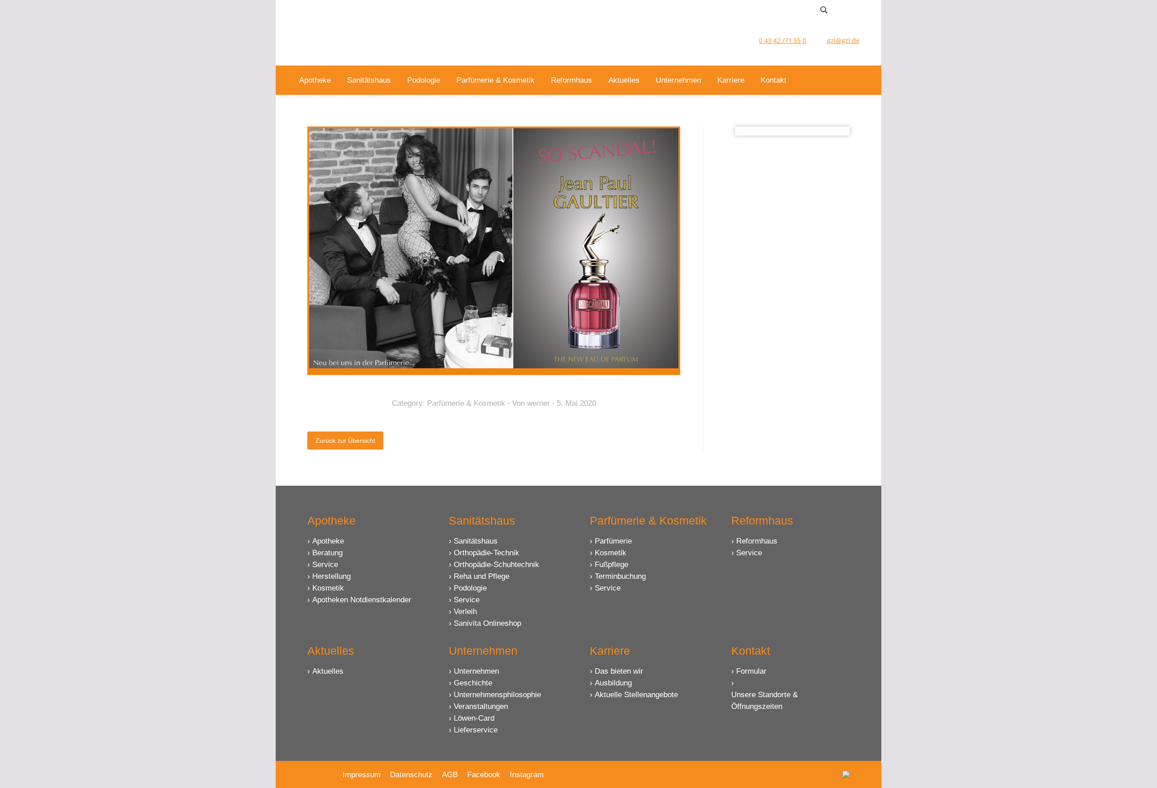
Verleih (465, 611)
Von (531, 403)
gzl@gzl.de (843, 41)
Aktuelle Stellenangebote (636, 694)
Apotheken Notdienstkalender (361, 600)
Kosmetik (328, 588)
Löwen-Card (474, 718)
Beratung (327, 553)
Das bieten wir (619, 671)
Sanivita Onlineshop (487, 623)
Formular (751, 671)
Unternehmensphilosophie (497, 694)
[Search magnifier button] (824, 10)
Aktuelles (327, 671)
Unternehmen (476, 671)
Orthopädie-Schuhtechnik (496, 564)
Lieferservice (476, 730)
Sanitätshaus (476, 541)
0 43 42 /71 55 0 (782, 41)
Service (325, 564)
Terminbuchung (620, 576)
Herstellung (331, 576)
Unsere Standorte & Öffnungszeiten (764, 700)
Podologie (470, 588)
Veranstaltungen (481, 706)
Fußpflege (611, 564)
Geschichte (473, 683)
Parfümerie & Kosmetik (466, 403)
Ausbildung (613, 683)
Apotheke (328, 541)
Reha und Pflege (481, 576)
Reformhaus (756, 541)
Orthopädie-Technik (486, 553)
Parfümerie (613, 541)
